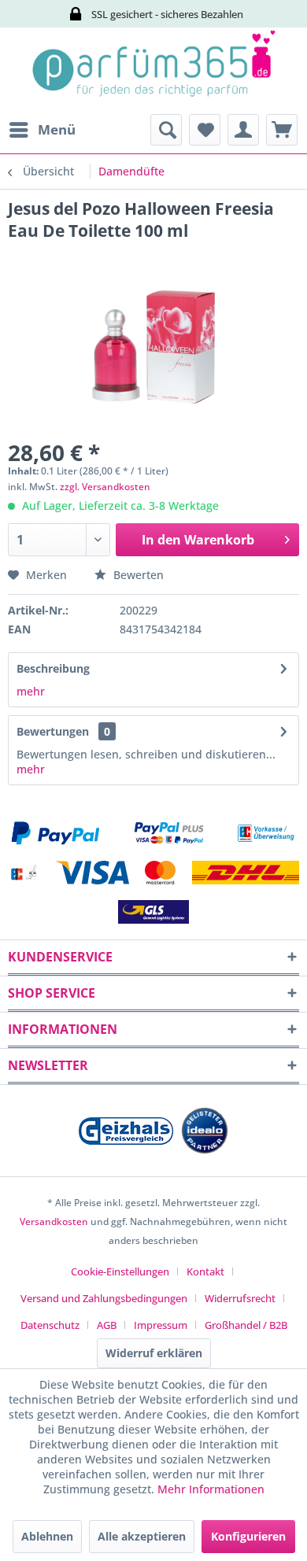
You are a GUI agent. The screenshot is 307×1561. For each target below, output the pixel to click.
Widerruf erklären (153, 1352)
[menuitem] (41, 130)
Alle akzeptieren (142, 1536)
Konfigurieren (248, 1536)
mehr (31, 691)
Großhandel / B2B (246, 1325)
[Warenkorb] (282, 130)
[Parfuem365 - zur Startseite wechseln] (153, 70)
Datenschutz (50, 1325)
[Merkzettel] (204, 130)
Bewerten (137, 574)
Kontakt (205, 1271)
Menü (57, 129)
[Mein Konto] (243, 130)
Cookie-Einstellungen (120, 1271)
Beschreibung (53, 668)
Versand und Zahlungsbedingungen (103, 1298)
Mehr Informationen (210, 1489)
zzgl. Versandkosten (105, 486)
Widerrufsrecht (240, 1298)
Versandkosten (54, 1221)
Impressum (160, 1325)
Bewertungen (53, 731)
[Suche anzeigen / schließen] (166, 130)
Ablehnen (47, 1536)
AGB (107, 1325)
